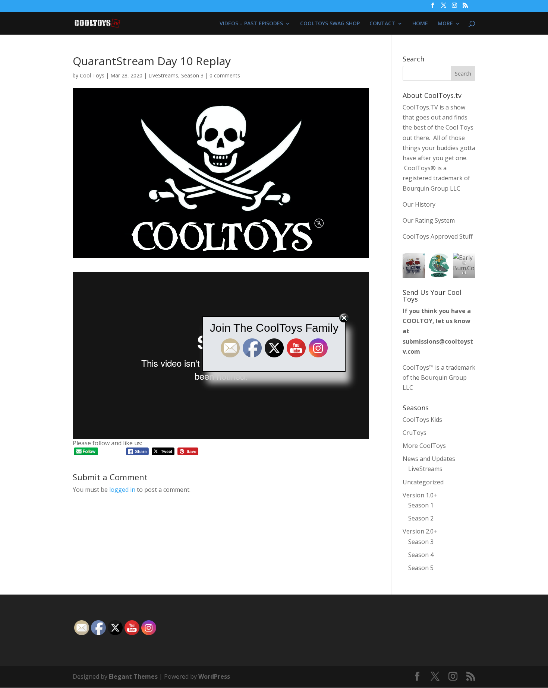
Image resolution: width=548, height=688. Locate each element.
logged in (122, 489)
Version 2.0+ (420, 531)
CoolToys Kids (422, 419)
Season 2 (421, 518)
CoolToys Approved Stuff (438, 236)
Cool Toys (92, 75)
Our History (419, 204)
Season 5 (421, 568)
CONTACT (382, 24)
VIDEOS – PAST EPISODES (251, 24)
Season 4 (421, 555)
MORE (445, 24)
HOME (420, 24)
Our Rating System (429, 220)
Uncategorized (423, 482)
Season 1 (421, 505)
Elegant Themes (133, 676)
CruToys (414, 433)
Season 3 (192, 75)
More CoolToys (424, 446)
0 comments (225, 75)
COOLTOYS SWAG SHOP (330, 24)
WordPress (214, 676)
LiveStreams (163, 75)
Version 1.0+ (420, 495)
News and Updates (429, 459)
